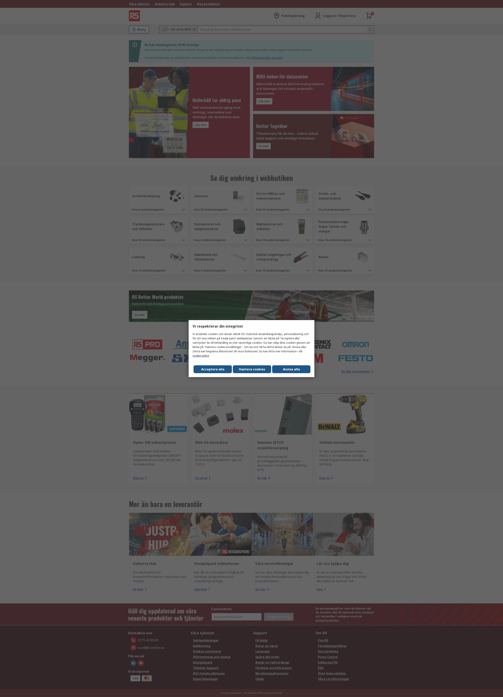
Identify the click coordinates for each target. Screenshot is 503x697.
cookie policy (201, 355)
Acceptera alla (212, 369)
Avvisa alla (291, 369)
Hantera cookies (252, 369)
